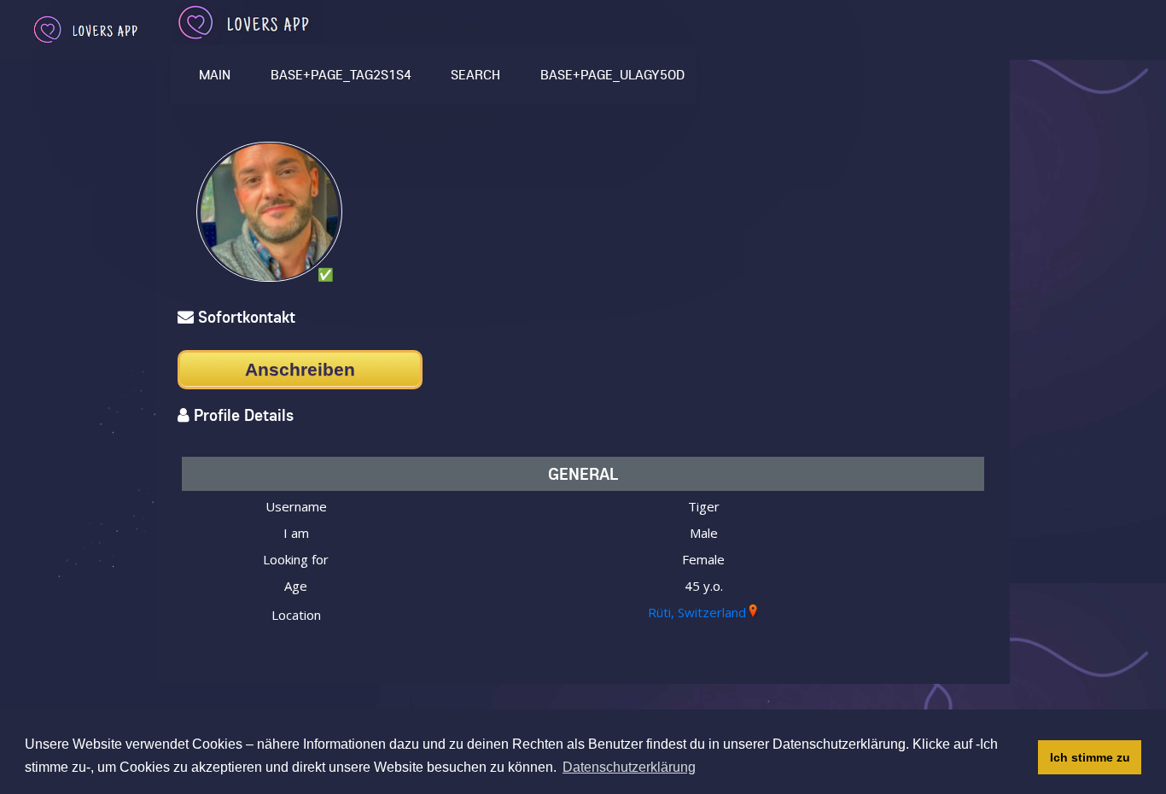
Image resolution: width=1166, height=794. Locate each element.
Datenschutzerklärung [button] (629, 767)
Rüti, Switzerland (697, 612)
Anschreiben (300, 369)
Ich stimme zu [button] (1090, 757)
